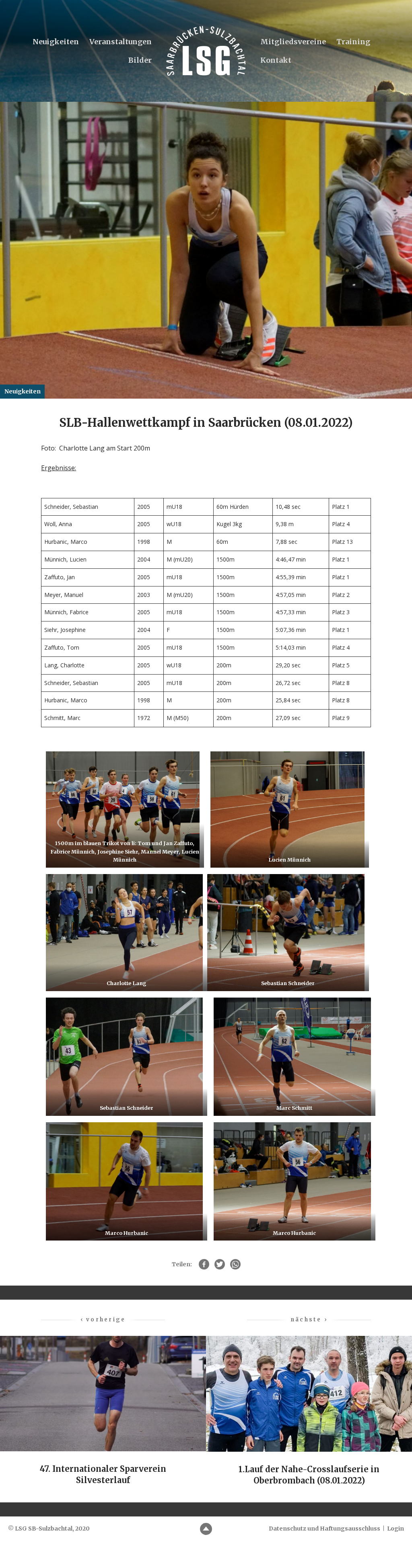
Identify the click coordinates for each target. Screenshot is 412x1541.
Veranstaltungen (120, 41)
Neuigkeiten (56, 41)
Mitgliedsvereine (293, 41)
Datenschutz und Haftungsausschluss (324, 1528)
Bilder (140, 60)
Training (353, 41)
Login (395, 1528)
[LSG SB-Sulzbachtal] (206, 51)
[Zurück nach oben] (206, 1529)
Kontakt (275, 60)
